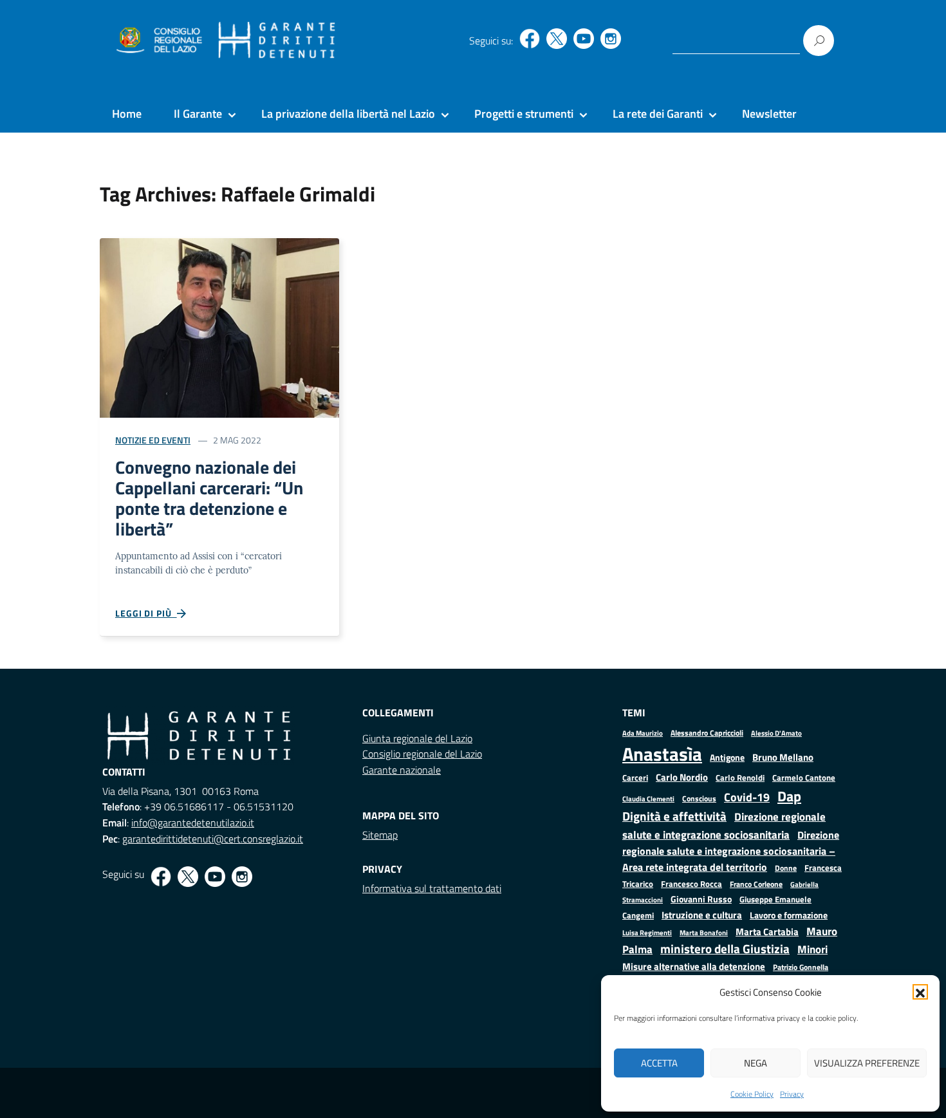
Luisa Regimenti (647, 932)
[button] (920, 991)
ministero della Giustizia (725, 949)
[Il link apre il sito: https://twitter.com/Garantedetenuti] (556, 38)
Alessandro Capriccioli (707, 733)
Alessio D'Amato (776, 732)
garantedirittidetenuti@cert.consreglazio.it (212, 838)
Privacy (792, 1094)
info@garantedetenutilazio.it (192, 822)
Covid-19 (747, 797)
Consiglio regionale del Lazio (422, 753)
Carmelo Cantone (803, 777)
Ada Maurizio (642, 733)
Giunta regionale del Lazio (417, 738)
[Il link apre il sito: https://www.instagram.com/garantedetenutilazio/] (610, 38)
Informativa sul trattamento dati (431, 888)
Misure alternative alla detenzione (693, 966)
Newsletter (769, 113)
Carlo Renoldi (740, 777)
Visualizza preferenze (867, 1063)
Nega (755, 1063)
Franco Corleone (756, 884)
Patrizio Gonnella (800, 967)
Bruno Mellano (782, 757)
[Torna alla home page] (277, 40)
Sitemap (380, 835)
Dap (789, 795)
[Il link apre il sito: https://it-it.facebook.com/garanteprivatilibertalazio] (529, 38)
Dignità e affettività (674, 816)
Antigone (727, 757)
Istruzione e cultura (702, 915)
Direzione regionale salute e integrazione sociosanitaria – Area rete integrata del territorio (730, 851)
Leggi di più (146, 613)
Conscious (699, 798)
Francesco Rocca (691, 883)
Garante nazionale (401, 770)
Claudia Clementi (648, 798)
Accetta (659, 1063)
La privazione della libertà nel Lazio (348, 113)
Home (127, 113)
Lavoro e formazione (789, 915)
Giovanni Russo (701, 899)
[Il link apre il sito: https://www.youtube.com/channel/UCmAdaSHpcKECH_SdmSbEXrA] (583, 38)
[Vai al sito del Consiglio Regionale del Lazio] (158, 40)
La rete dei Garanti (658, 113)
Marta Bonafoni (704, 932)
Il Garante (198, 113)
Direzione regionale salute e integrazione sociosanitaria (724, 825)
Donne (786, 868)
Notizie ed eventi (152, 440)
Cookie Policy (752, 1094)
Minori (812, 949)
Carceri (635, 778)
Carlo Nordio (682, 777)
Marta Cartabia (767, 931)
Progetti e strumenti (523, 113)
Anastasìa (662, 754)
